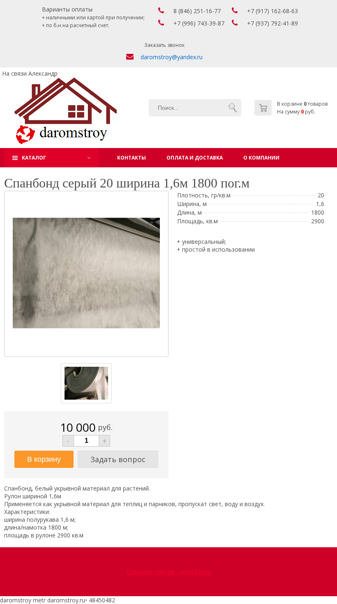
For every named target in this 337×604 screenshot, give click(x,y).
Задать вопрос (117, 459)
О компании (261, 157)
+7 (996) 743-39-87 (198, 23)
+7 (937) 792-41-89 (272, 23)
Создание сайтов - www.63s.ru (169, 572)
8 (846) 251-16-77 (197, 11)
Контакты (131, 157)
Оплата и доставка (194, 157)
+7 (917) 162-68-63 (272, 11)
